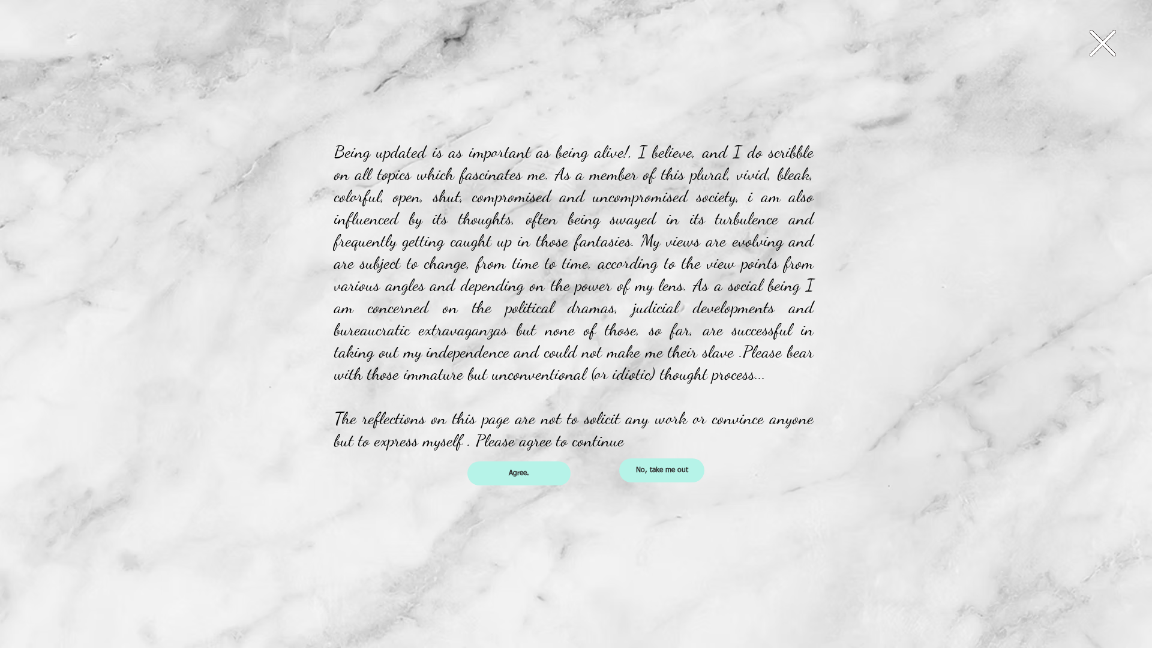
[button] (1103, 43)
